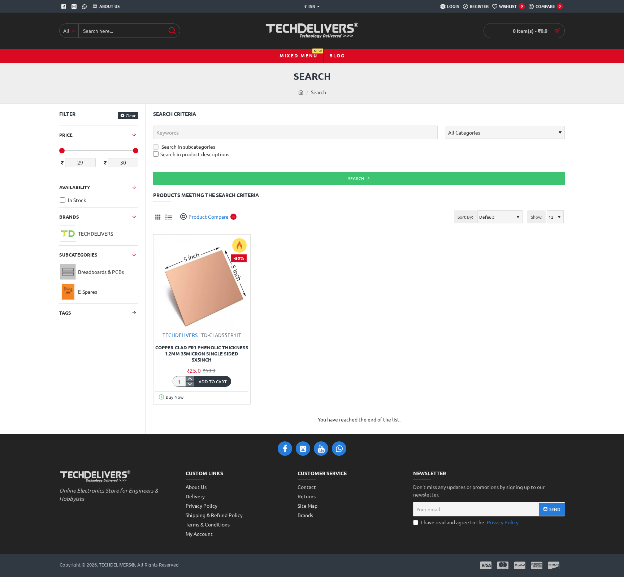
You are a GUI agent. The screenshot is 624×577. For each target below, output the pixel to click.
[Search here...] (172, 31)
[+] (190, 378)
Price (66, 135)
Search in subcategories (187, 146)
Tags (65, 313)
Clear (131, 115)
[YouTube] (321, 448)
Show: (536, 217)
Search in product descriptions (194, 154)
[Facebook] (64, 6)
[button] (212, 381)
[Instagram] (75, 6)
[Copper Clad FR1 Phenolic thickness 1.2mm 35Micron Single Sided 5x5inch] (201, 282)
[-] (190, 383)
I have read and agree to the (469, 522)
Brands (69, 217)
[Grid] (157, 216)
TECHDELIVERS (180, 335)
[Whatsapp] (85, 6)
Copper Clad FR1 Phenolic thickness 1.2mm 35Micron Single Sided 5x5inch (201, 354)
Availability (74, 187)
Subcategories (78, 255)
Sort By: (465, 217)
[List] (168, 216)
